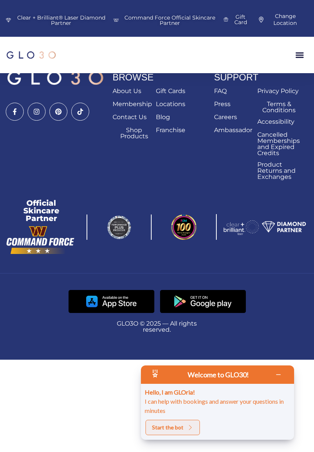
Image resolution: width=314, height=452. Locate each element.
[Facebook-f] (15, 112)
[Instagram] (37, 112)
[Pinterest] (58, 112)
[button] (300, 55)
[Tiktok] (80, 112)
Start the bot (167, 427)
